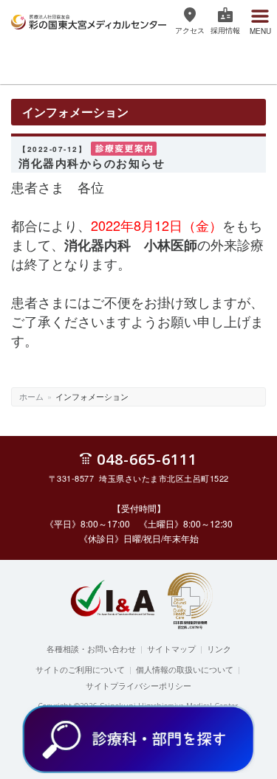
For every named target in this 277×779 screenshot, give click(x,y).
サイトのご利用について (80, 669)
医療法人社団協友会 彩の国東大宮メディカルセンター (88, 20)
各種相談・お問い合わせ (91, 648)
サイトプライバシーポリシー (138, 685)
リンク (219, 648)
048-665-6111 (147, 458)
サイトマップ (171, 648)
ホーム (31, 396)
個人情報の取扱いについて (184, 669)
